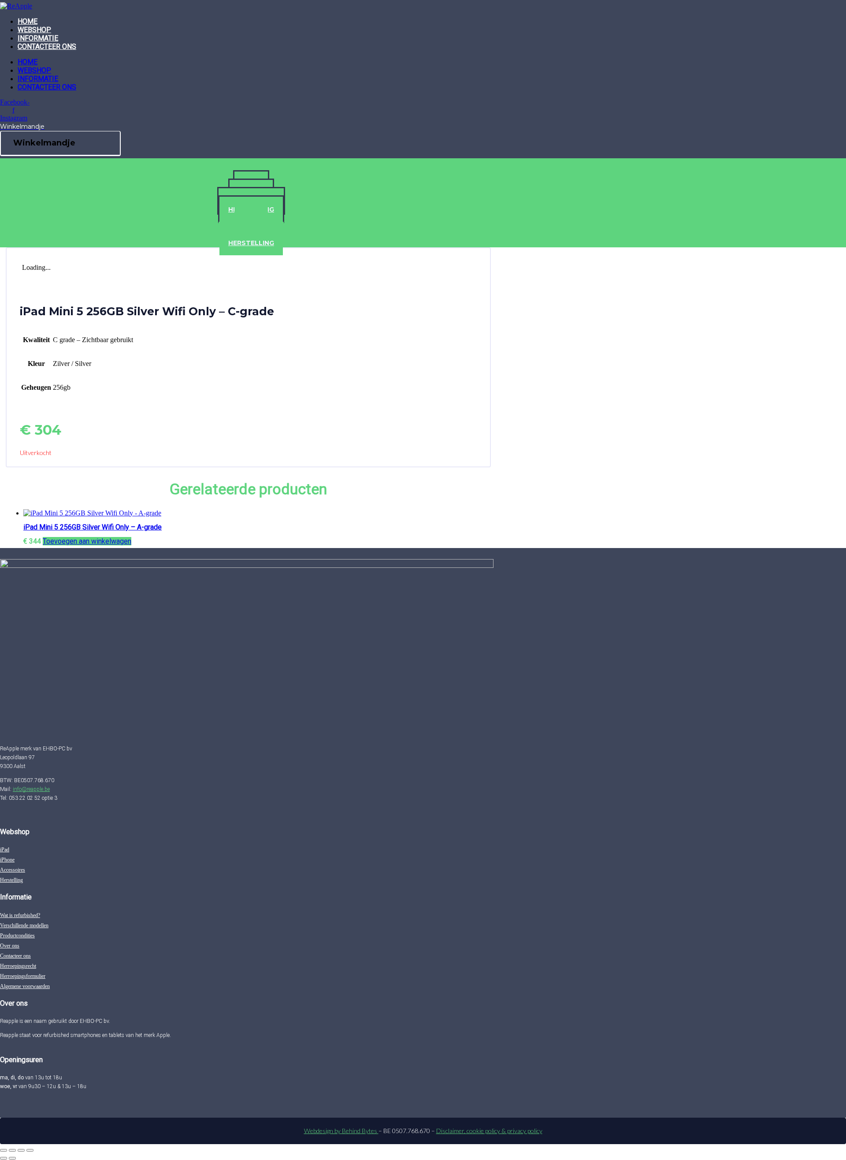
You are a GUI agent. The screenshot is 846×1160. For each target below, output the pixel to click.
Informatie (38, 38)
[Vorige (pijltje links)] (3, 1158)
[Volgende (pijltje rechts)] (12, 1158)
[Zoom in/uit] (3, 1150)
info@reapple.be (31, 789)
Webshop (34, 30)
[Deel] (21, 1150)
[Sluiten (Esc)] (29, 1150)
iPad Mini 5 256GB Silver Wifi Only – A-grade (92, 527)
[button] (87, 541)
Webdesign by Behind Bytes (341, 1130)
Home (27, 21)
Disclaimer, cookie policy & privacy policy (489, 1130)
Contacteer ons (47, 46)
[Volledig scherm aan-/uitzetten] (12, 1150)
